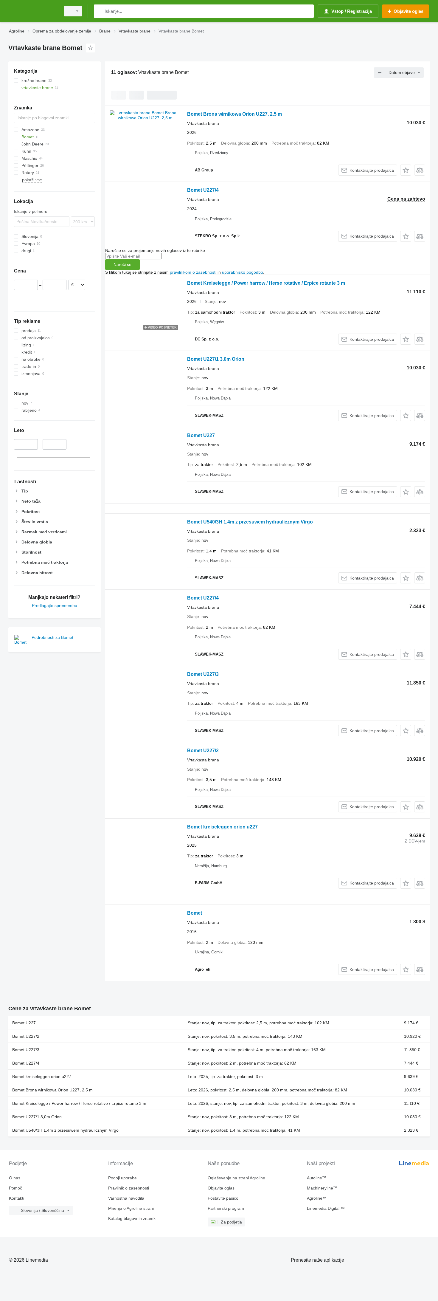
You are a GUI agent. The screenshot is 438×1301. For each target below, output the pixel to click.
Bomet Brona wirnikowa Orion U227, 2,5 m (234, 114)
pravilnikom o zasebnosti (193, 272)
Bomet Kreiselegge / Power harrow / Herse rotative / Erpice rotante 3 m (266, 283)
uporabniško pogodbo (242, 272)
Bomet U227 (201, 435)
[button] (405, 170)
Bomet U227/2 (203, 750)
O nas (14, 1177)
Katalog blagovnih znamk (132, 1218)
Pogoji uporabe (122, 1177)
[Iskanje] (99, 11)
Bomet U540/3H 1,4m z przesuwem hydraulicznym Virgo (250, 521)
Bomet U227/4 (203, 190)
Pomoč (15, 1188)
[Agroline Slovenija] (33, 11)
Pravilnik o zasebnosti (128, 1188)
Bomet (194, 913)
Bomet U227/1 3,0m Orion (215, 359)
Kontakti (16, 1198)
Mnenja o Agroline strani (131, 1208)
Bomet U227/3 (203, 674)
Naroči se (122, 264)
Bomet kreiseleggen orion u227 (222, 826)
